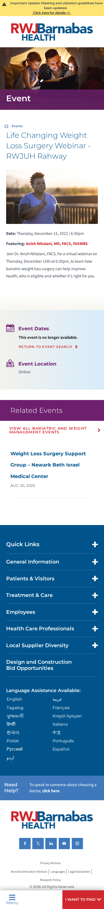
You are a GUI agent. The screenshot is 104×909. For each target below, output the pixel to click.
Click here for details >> (51, 13)
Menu (12, 902)
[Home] (52, 32)
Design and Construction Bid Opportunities (39, 665)
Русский (15, 749)
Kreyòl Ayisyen (67, 715)
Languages (57, 871)
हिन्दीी (11, 724)
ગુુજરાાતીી (15, 715)
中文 (57, 732)
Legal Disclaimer (79, 871)
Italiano (60, 724)
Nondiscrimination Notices (29, 871)
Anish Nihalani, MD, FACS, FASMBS (57, 244)
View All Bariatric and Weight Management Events (48, 430)
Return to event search (45, 346)
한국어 (13, 732)
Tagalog (15, 707)
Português (63, 740)
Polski (13, 740)
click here (50, 791)
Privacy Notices (50, 863)
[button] (83, 899)
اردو (10, 757)
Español (61, 749)
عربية (57, 699)
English (14, 699)
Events (17, 126)
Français (61, 707)
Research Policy (50, 880)
